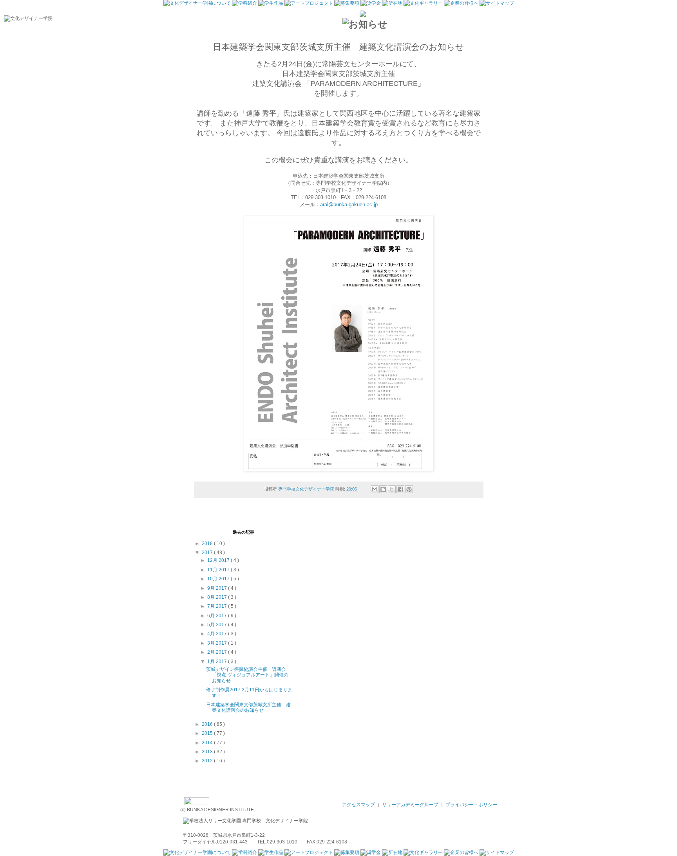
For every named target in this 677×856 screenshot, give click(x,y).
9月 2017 (217, 588)
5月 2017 (217, 624)
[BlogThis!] (383, 489)
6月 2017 (217, 615)
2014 (208, 742)
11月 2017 (219, 569)
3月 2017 (217, 643)
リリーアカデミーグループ (411, 804)
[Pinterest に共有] (409, 489)
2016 (208, 724)
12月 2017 (219, 560)
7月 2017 (217, 606)
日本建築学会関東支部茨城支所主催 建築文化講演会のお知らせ (248, 707)
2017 (208, 552)
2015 (208, 733)
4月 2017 (217, 633)
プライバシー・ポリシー (471, 804)
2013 (208, 751)
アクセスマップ (359, 804)
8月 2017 (217, 597)
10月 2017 (219, 579)
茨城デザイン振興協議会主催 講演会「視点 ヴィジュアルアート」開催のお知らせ (247, 675)
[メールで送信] (374, 489)
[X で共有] (392, 489)
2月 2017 (217, 652)
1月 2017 (217, 661)
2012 (208, 760)
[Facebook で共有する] (400, 489)
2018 (208, 543)
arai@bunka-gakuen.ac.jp (349, 204)
